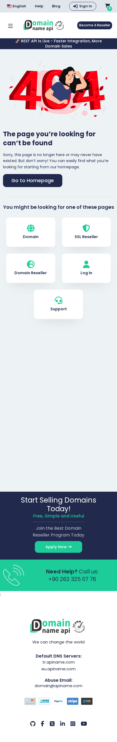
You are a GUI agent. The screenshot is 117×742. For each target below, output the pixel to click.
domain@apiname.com (58, 686)
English (19, 6)
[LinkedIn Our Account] (62, 724)
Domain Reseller (30, 273)
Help (39, 6)
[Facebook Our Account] (42, 724)
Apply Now (56, 547)
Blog (56, 6)
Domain (31, 236)
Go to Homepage (32, 180)
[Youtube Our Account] (84, 724)
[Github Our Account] (32, 724)
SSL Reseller (86, 236)
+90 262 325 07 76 (72, 579)
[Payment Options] (58, 702)
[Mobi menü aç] (10, 25)
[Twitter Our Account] (52, 724)
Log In (86, 273)
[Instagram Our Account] (72, 724)
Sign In (85, 6)
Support (58, 309)
